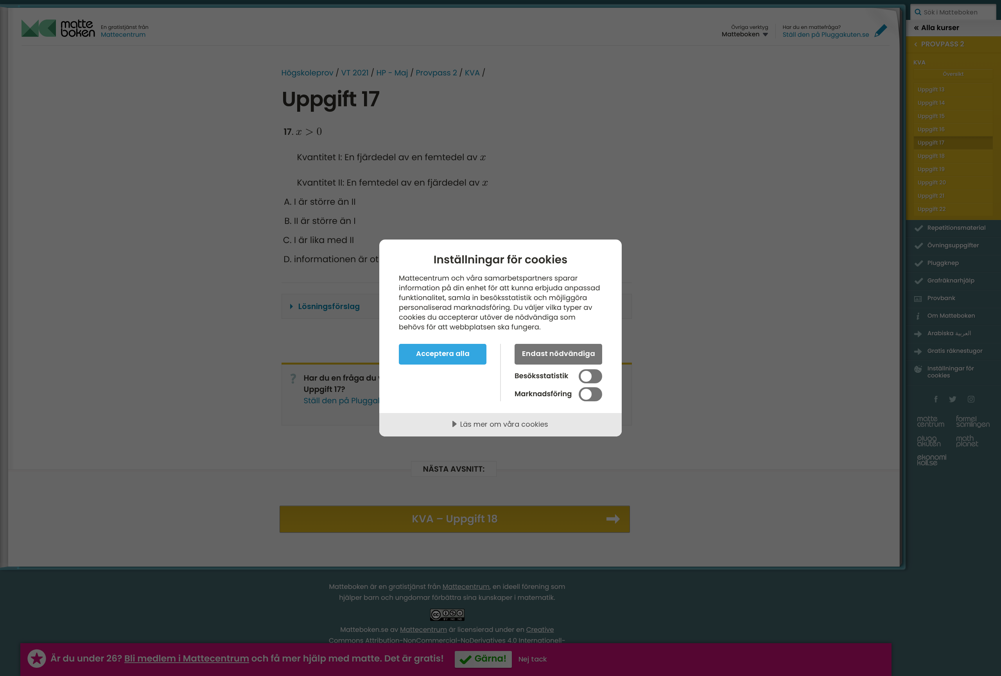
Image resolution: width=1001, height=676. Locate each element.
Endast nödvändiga (558, 353)
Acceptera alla (443, 353)
